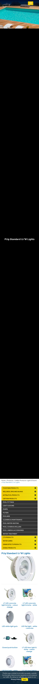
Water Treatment (10, 534)
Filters (5, 513)
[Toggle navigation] (30, 3)
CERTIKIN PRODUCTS (10, 498)
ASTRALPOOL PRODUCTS (11, 495)
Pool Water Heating (11, 523)
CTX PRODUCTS (8, 537)
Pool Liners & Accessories (13, 530)
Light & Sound (32, 480)
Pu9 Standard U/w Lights (11, 482)
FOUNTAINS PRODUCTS (10, 488)
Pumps (5, 509)
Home (3, 480)
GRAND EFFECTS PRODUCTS (12, 544)
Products (10, 480)
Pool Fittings (8, 502)
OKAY (24, 679)
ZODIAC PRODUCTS (9, 548)
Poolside (6, 516)
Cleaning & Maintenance (12, 520)
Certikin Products (20, 480)
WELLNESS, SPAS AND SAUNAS (13, 491)
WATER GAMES (7, 541)
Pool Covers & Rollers (12, 527)
